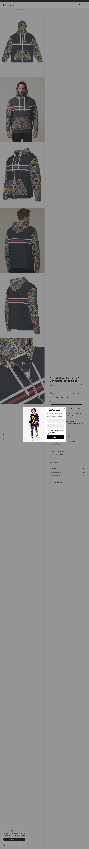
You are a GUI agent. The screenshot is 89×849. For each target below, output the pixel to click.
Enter (55, 437)
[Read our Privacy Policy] (63, 432)
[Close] (64, 408)
